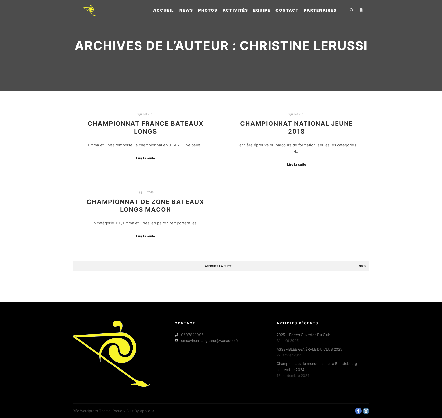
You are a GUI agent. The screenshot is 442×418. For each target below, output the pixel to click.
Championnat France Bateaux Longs (145, 127)
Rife (76, 411)
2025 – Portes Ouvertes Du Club (303, 334)
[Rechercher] (351, 10)
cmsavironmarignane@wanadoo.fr (209, 340)
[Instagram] (366, 411)
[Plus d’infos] (361, 10)
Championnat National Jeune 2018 (296, 127)
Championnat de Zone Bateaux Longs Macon (145, 205)
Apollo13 (147, 411)
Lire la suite (145, 158)
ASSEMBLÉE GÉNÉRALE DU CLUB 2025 (309, 349)
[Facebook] (358, 411)
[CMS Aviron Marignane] (89, 10)
